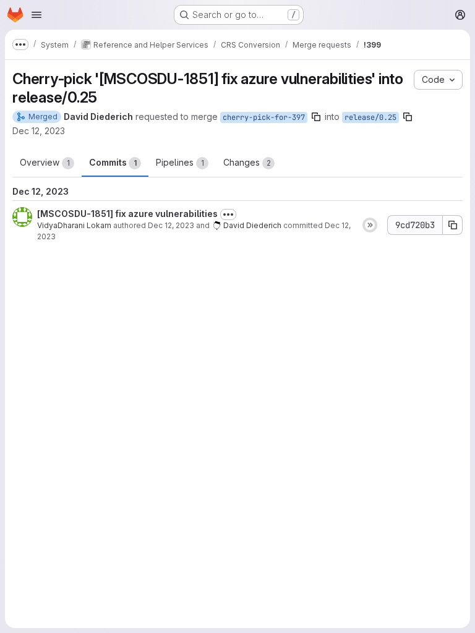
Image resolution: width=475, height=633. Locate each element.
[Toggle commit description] (228, 214)
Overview (45, 162)
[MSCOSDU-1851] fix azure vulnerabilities (127, 213)
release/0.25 (370, 117)
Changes (247, 162)
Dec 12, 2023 (38, 130)
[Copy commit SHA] (453, 225)
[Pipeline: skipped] (369, 225)
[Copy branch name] (316, 116)
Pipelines (180, 162)
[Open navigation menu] (36, 15)
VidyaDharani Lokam (74, 225)
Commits (113, 162)
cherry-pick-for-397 (264, 117)
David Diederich (252, 225)
